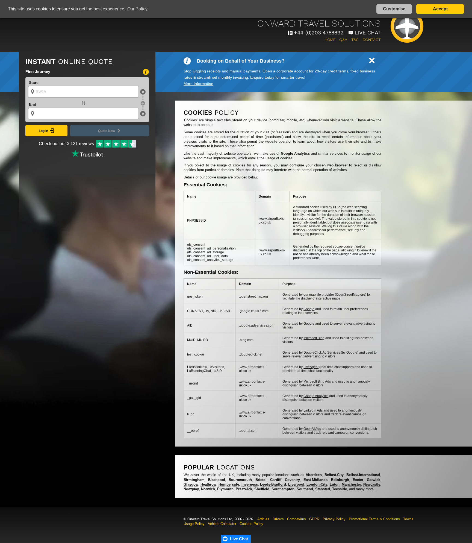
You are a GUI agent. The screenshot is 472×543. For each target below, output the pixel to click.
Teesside (339, 489)
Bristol (261, 480)
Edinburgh (340, 480)
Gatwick (373, 480)
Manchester (351, 484)
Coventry (292, 480)
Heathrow (208, 484)
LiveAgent (310, 367)
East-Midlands (315, 480)
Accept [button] (440, 9)
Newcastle (371, 484)
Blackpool (216, 480)
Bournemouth (240, 480)
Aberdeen (314, 475)
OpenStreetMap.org (350, 295)
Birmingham (194, 480)
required (326, 246)
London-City (316, 484)
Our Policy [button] (137, 9)
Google (308, 309)
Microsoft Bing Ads (317, 381)
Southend (305, 489)
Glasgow (191, 484)
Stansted (322, 489)
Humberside (229, 484)
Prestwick (244, 489)
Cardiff (275, 480)
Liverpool (296, 484)
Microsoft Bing (313, 338)
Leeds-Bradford (273, 484)
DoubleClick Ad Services (321, 352)
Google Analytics (315, 396)
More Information (198, 83)
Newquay (191, 489)
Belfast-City (334, 475)
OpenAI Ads (312, 429)
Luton (335, 484)
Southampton (283, 489)
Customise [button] (394, 9)
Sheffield (261, 489)
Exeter (358, 480)
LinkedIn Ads (313, 410)
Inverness (249, 484)
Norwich (208, 489)
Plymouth (225, 489)
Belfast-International (363, 475)
